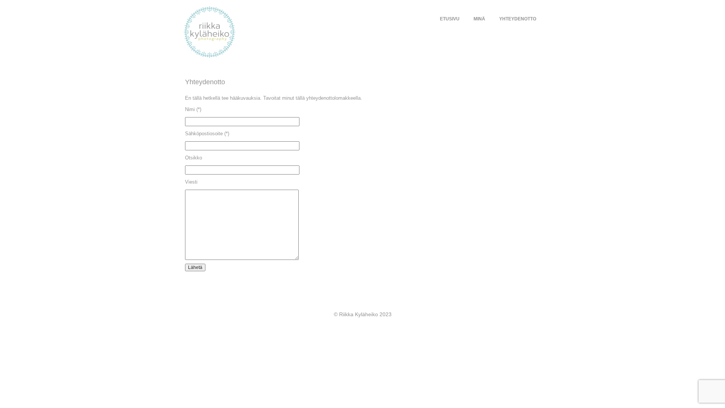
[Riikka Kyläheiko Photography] (244, 32)
